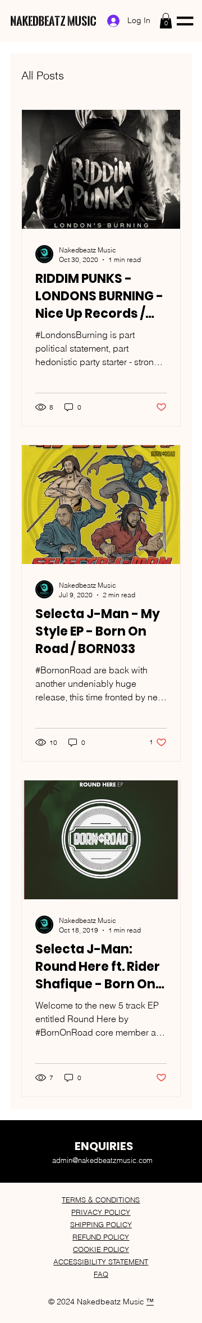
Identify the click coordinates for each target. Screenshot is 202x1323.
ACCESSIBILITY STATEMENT (100, 1261)
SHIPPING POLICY (101, 1224)
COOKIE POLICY (101, 1249)
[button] (165, 20)
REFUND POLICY (100, 1236)
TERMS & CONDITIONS (101, 1199)
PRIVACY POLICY (100, 1212)
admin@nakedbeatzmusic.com (102, 1160)
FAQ (101, 1273)
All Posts (42, 75)
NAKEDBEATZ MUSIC (53, 20)
